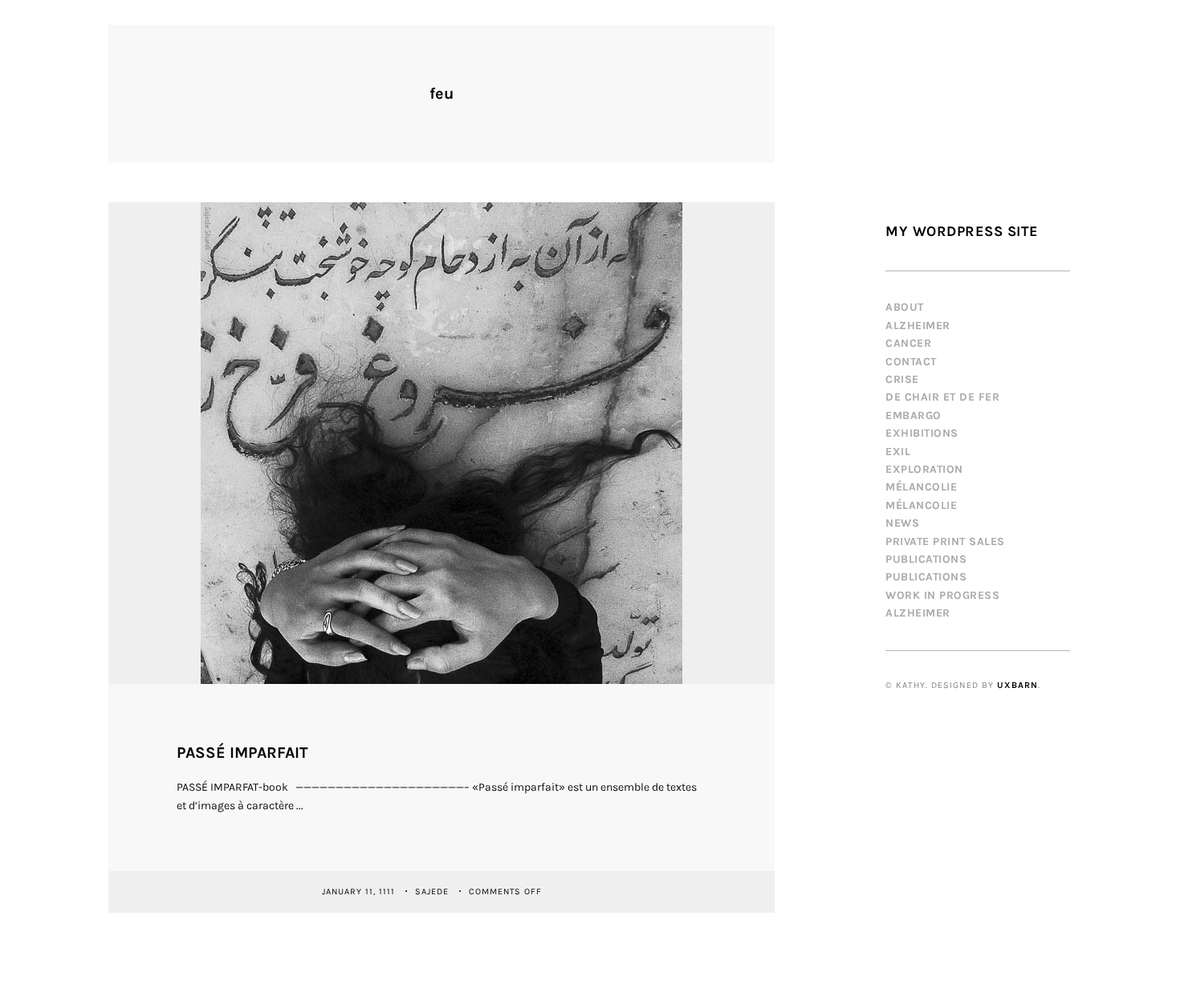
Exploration (924, 469)
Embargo (913, 415)
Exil (897, 451)
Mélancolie (921, 487)
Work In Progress (942, 595)
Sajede (433, 890)
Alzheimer (917, 325)
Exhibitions (921, 433)
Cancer (908, 343)
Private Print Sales (945, 541)
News (902, 523)
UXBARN (1017, 685)
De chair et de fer (942, 397)
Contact (911, 361)
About (904, 307)
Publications (925, 559)
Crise (902, 379)
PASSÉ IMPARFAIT (242, 752)
